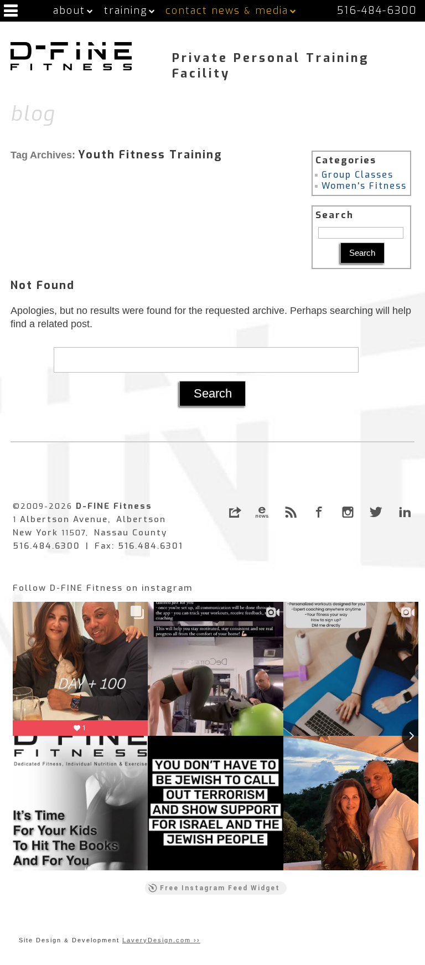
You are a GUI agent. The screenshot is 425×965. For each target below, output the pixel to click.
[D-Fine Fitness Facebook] (319, 512)
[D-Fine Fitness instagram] (348, 512)
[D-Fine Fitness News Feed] (291, 512)
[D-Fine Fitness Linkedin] (405, 512)
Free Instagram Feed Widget (220, 888)
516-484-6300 (377, 10)
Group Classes (357, 174)
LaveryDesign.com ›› (161, 940)
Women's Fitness (364, 186)
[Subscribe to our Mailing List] (262, 512)
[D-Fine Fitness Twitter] (376, 512)
